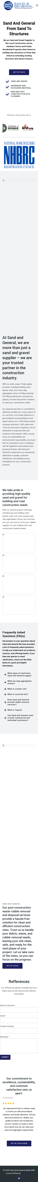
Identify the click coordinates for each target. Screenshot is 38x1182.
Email (3, 1016)
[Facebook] (18, 1178)
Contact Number (7, 1026)
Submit (5, 1057)
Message (4, 1037)
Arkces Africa (26, 1173)
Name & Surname (7, 1005)
